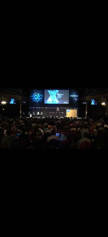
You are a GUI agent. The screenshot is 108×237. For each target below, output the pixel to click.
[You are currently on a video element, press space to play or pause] (54, 118)
